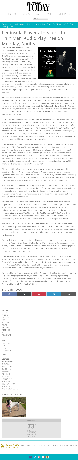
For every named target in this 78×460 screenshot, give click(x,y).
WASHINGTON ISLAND (10, 389)
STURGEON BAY (7, 386)
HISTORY (5, 332)
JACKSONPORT (7, 379)
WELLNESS (6, 327)
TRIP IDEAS (6, 343)
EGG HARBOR (7, 366)
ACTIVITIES (6, 323)
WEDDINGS (6, 330)
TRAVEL (5, 341)
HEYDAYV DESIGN (72, 445)
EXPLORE (5, 310)
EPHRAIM (5, 371)
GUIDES (4, 348)
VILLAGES (5, 359)
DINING (5, 315)
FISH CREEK (6, 374)
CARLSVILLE (6, 364)
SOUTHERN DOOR (8, 384)
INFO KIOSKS (6, 351)
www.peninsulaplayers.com (43, 281)
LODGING (5, 313)
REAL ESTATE (6, 335)
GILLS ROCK (6, 376)
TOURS (4, 325)
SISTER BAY (6, 381)
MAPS (4, 346)
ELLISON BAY (6, 369)
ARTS (4, 320)
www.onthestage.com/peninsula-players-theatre (22, 89)
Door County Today (39, 6)
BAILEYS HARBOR (8, 362)
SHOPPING (6, 318)
